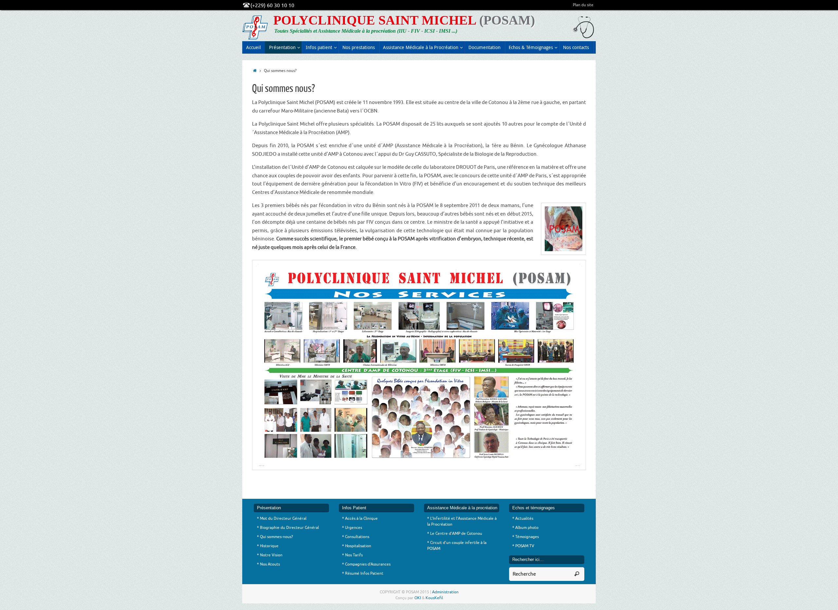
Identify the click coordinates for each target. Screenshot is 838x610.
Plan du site (583, 5)
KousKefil (434, 598)
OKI (417, 598)
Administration (445, 592)
